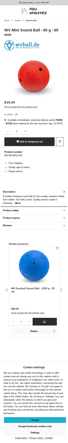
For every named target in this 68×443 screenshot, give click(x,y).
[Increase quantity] (25, 131)
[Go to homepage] (34, 11)
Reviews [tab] (7, 225)
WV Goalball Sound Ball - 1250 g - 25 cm (33, 290)
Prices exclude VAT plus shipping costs (20, 107)
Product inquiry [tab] (11, 218)
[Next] (61, 290)
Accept (35, 420)
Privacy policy (36, 438)
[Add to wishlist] (57, 247)
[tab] (34, 197)
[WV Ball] (34, 45)
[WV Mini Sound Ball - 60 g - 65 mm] (34, 78)
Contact (49, 438)
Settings (35, 432)
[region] (34, 78)
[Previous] (7, 290)
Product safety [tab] (10, 210)
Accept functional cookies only (35, 426)
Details (34, 331)
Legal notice (21, 438)
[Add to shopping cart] (45, 322)
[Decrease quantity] (7, 131)
